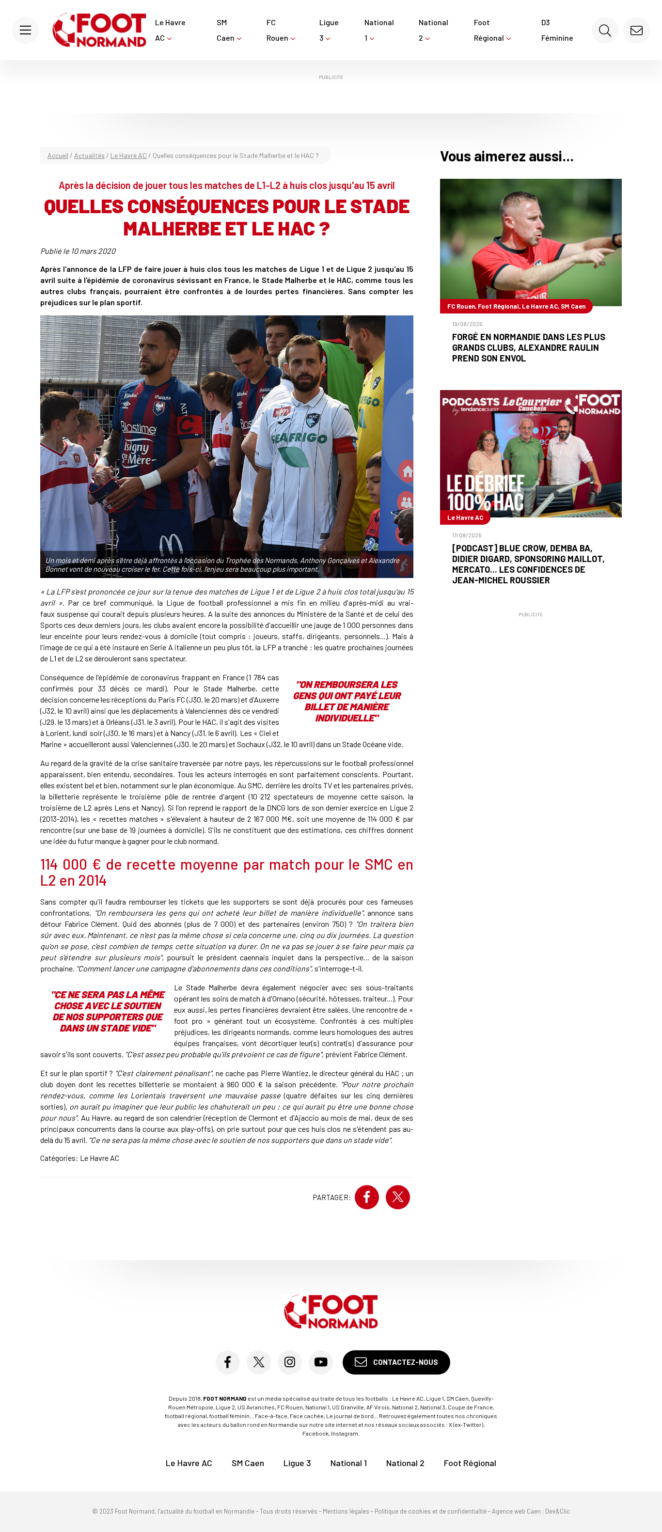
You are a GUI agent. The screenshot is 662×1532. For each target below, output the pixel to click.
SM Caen (226, 29)
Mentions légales (346, 1511)
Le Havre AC (170, 29)
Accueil (57, 155)
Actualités (89, 155)
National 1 (379, 29)
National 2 (433, 29)
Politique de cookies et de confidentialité (431, 1511)
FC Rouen (277, 29)
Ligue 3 (329, 29)
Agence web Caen (516, 1511)
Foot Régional (489, 29)
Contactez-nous (405, 1362)
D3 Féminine (557, 29)
